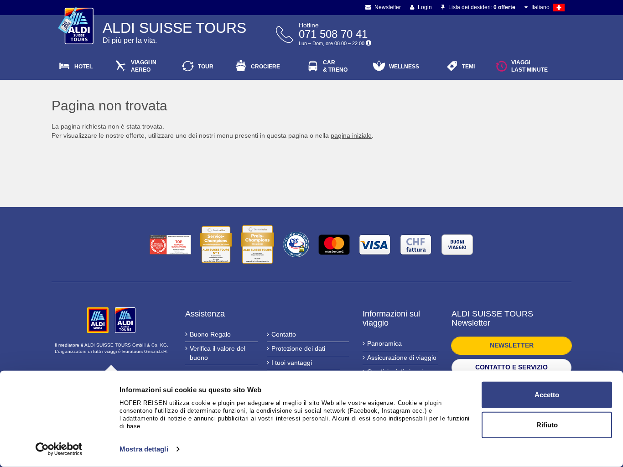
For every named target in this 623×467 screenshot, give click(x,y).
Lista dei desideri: (481, 7)
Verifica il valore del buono (217, 353)
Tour (205, 66)
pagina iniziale (351, 135)
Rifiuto (547, 424)
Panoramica (384, 343)
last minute (529, 66)
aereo (143, 66)
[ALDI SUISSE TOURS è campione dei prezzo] (257, 244)
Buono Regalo (210, 334)
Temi (468, 66)
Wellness (404, 66)
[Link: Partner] (99, 319)
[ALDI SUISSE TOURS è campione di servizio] (216, 244)
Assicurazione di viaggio (401, 357)
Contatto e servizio (511, 367)
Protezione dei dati (298, 348)
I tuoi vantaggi (291, 362)
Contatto (283, 334)
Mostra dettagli (143, 449)
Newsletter (387, 7)
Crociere (265, 66)
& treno (335, 66)
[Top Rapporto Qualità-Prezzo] (170, 244)
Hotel (83, 66)
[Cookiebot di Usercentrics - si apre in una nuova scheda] (59, 449)
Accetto (547, 395)
